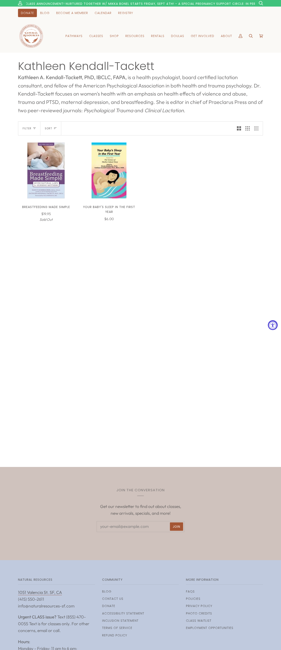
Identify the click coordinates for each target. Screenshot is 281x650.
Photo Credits (199, 613)
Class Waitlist (198, 620)
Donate (108, 606)
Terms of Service (117, 628)
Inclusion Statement (120, 620)
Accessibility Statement (123, 613)
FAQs (190, 591)
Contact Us (112, 599)
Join (176, 526)
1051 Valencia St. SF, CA (40, 592)
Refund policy (114, 635)
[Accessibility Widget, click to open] (273, 325)
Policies (193, 599)
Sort (48, 128)
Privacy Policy (199, 606)
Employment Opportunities (209, 628)
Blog (107, 591)
